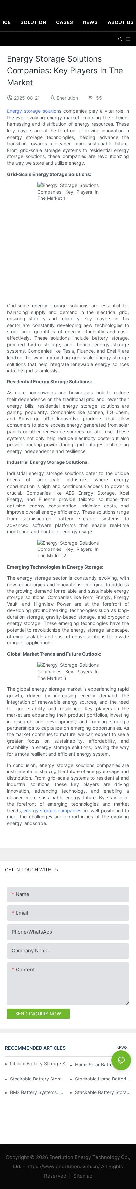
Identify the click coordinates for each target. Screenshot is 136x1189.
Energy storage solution (33, 111)
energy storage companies (52, 810)
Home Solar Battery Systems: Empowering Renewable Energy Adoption (103, 1064)
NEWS (122, 1047)
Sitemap (82, 1176)
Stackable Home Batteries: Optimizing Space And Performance (103, 1078)
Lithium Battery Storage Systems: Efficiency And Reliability (40, 1063)
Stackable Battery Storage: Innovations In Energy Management (38, 1078)
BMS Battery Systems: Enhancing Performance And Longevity (38, 1092)
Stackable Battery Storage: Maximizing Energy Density (103, 1092)
